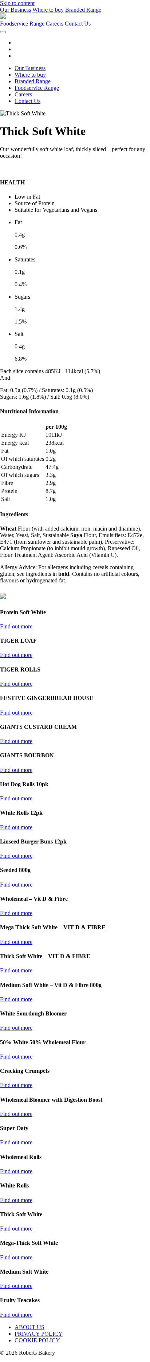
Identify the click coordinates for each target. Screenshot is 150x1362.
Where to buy (48, 10)
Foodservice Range (22, 23)
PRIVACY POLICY (39, 1334)
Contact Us (78, 23)
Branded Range (83, 10)
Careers (54, 23)
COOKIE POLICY (37, 1340)
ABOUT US (29, 1327)
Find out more (16, 626)
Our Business (15, 10)
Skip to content (17, 3)
